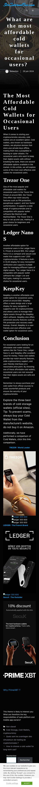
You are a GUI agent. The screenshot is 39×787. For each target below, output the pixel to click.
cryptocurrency (9, 733)
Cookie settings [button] (12, 783)
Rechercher (11, 756)
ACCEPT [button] (27, 783)
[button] (27, 10)
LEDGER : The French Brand (15, 525)
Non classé (11, 727)
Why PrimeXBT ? (11, 690)
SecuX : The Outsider (12, 597)
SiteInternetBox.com (19, 4)
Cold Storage (12, 730)
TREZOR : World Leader (19, 448)
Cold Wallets (24, 730)
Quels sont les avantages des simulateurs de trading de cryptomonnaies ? (17, 739)
